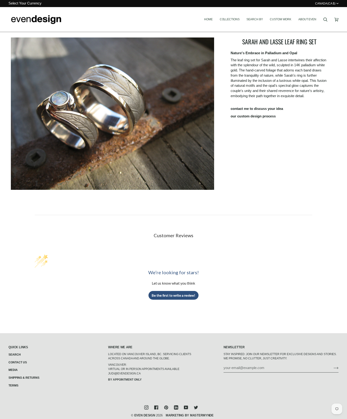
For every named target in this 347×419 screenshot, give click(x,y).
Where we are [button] (120, 347)
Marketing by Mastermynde (190, 415)
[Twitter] (196, 407)
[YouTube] (186, 407)
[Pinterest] (166, 407)
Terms (13, 385)
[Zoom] (112, 113)
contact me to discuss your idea (257, 109)
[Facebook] (156, 407)
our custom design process (253, 116)
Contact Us (17, 362)
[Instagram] (146, 407)
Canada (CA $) (325, 3)
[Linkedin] (176, 407)
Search (14, 354)
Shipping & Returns (23, 377)
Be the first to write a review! (173, 295)
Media (13, 370)
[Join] (332, 368)
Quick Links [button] (18, 347)
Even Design (144, 415)
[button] (229, 19)
